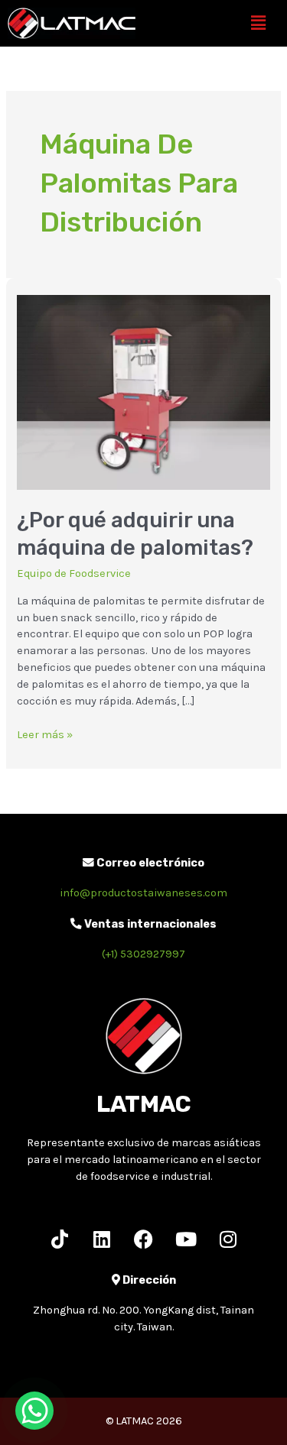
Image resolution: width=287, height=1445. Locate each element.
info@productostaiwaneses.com (143, 892)
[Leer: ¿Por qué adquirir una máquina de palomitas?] (143, 391)
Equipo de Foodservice (74, 573)
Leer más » (45, 734)
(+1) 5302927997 (143, 954)
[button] (259, 22)
